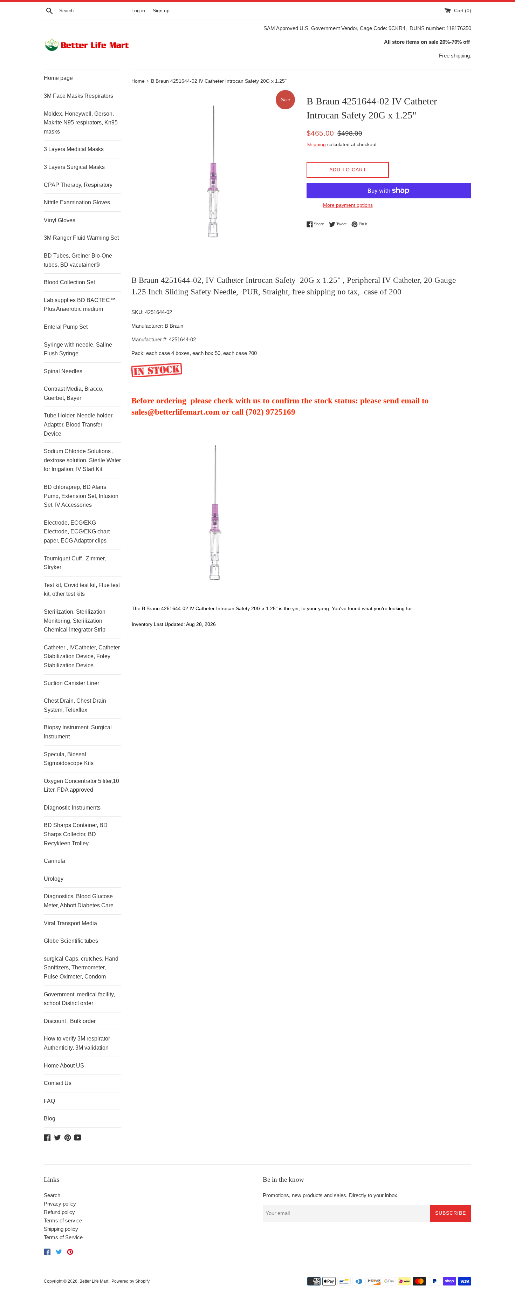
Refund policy (59, 1212)
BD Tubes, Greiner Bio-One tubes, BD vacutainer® (78, 260)
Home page (58, 78)
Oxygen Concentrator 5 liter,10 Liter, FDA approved (81, 785)
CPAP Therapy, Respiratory (78, 185)
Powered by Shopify (130, 1281)
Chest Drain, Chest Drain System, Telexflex (75, 705)
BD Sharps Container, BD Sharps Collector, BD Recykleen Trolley (76, 834)
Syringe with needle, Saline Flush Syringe (78, 349)
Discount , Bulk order (70, 1021)
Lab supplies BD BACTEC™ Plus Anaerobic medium (80, 304)
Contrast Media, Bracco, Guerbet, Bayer (73, 393)
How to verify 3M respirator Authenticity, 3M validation (77, 1043)
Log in (138, 10)
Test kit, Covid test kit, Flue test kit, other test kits (82, 589)
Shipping (316, 144)
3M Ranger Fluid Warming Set (81, 238)
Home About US (64, 1066)
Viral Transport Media (70, 923)
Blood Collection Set (69, 282)
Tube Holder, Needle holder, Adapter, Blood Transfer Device (79, 424)
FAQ (49, 1101)
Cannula (54, 861)
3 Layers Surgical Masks (74, 167)
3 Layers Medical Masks (74, 149)
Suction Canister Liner (71, 683)
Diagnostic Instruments (72, 808)
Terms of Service (63, 1237)
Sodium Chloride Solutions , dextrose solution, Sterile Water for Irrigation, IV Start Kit (82, 460)
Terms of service (63, 1220)
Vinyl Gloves (59, 220)
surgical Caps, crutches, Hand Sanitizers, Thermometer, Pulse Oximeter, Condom (81, 968)
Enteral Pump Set (66, 327)
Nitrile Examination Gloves (77, 202)
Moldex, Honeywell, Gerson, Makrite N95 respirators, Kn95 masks (81, 123)
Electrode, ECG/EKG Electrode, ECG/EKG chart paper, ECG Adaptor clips (77, 532)
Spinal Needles (63, 371)
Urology (53, 879)
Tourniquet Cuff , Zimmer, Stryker (75, 563)
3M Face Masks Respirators (78, 96)
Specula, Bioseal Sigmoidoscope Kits (69, 758)
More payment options (348, 205)
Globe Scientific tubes (71, 941)
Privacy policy (60, 1204)
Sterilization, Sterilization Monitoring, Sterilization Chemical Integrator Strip (74, 621)
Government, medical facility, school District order (79, 999)
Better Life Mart (94, 1281)
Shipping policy (61, 1229)
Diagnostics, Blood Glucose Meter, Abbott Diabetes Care (79, 900)
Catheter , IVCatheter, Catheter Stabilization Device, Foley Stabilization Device (82, 656)
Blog (49, 1118)
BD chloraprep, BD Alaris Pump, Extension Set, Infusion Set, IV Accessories (81, 496)
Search (52, 1195)
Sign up (161, 10)
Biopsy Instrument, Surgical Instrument (78, 731)
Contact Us (57, 1083)
